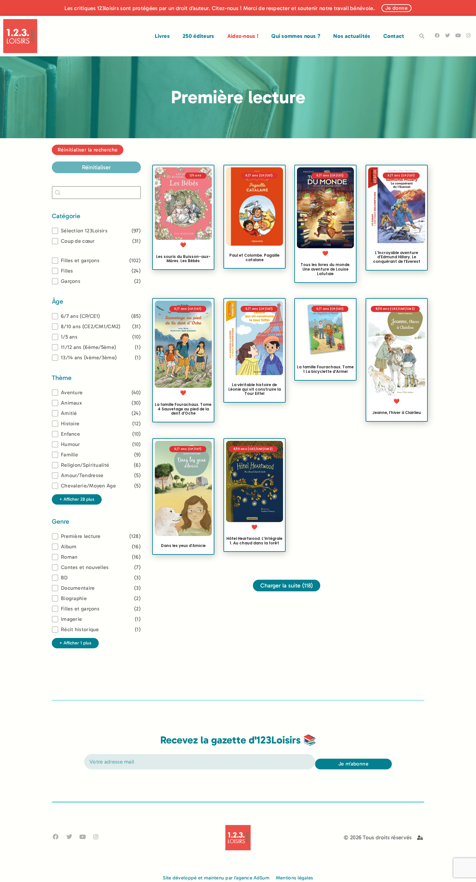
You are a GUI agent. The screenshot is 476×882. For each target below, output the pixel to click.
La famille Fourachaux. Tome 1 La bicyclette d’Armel (325, 369)
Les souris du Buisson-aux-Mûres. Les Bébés (183, 258)
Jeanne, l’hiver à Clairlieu (396, 413)
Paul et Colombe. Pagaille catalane (254, 257)
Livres (162, 36)
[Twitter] (447, 35)
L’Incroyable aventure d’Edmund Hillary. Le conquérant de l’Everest (396, 257)
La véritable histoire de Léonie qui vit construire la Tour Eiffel (254, 389)
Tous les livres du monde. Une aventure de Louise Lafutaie (325, 269)
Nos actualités (351, 36)
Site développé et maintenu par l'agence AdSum (216, 878)
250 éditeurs (198, 36)
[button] (421, 36)
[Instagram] (468, 35)
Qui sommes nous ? (295, 36)
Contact (393, 36)
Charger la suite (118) (286, 585)
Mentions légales (294, 878)
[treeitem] (96, 316)
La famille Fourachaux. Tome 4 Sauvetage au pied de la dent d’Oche (183, 409)
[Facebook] (437, 35)
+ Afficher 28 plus (76, 499)
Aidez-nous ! (243, 36)
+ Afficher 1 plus (75, 643)
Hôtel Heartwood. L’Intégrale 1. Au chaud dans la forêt (254, 540)
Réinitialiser (96, 167)
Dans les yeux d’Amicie (183, 545)
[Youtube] (458, 35)
